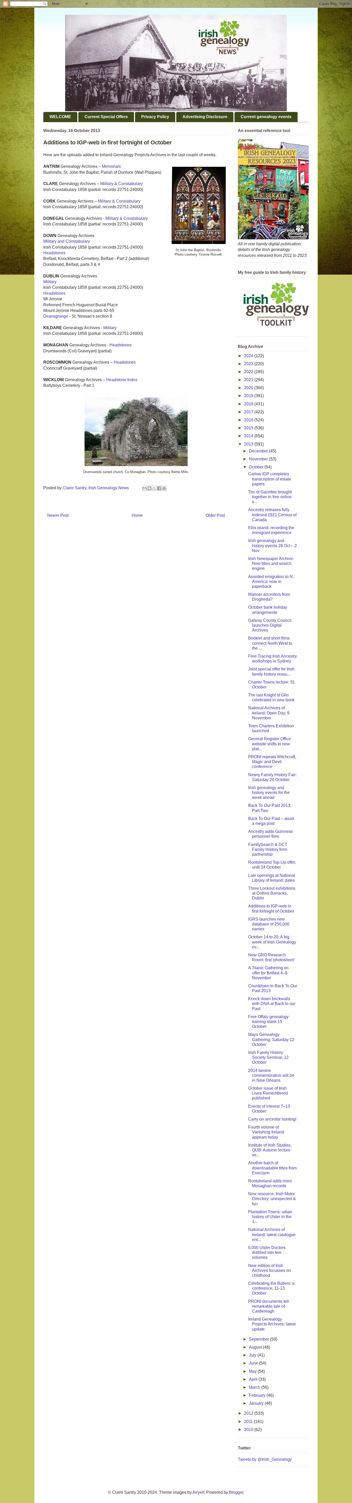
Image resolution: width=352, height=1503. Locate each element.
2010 (249, 1429)
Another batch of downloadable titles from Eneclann (272, 1168)
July (253, 1355)
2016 (249, 420)
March (255, 1387)
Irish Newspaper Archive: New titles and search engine (271, 563)
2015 (249, 428)
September (259, 1339)
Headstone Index (121, 380)
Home (137, 515)
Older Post (215, 515)
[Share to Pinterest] (164, 488)
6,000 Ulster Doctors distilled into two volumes (267, 1252)
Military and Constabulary (66, 241)
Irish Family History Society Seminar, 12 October (268, 1057)
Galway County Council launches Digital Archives (269, 625)
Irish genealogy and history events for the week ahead (269, 792)
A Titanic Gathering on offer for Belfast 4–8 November (268, 973)
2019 (249, 396)
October (256, 467)
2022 (249, 372)
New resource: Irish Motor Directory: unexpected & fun (272, 1199)
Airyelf (198, 1492)
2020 (249, 388)
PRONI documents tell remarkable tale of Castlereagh (268, 1306)
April (253, 1379)
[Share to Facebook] (159, 488)
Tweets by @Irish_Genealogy (265, 1459)
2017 (249, 412)
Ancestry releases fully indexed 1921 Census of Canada (272, 515)
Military (49, 281)
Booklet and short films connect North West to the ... (270, 643)
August (256, 1347)
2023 (249, 364)
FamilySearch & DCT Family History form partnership (267, 849)
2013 (249, 444)
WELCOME (60, 117)
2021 (249, 380)
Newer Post (58, 515)
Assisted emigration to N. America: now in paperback (271, 581)
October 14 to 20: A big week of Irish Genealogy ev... (272, 942)
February (257, 1395)
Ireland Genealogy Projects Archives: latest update (272, 1324)
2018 (249, 404)
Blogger (236, 1492)
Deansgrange (55, 316)
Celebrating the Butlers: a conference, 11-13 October (271, 1288)
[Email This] (144, 488)
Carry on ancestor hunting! (272, 1119)
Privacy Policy (155, 117)
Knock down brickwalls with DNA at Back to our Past (271, 1004)
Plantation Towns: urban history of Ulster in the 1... (270, 1217)
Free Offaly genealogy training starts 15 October (268, 1022)
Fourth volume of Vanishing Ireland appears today (266, 1132)
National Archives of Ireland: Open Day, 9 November (268, 713)
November (259, 459)
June (254, 1363)
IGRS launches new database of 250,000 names (268, 924)
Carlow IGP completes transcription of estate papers (269, 479)
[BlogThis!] (149, 488)
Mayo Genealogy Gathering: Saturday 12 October (271, 1039)
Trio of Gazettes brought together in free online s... (270, 497)
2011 (249, 1421)
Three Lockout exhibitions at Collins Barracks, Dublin (271, 893)
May (253, 1371)
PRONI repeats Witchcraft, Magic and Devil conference (272, 762)
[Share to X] (154, 488)
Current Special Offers (106, 117)
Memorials (111, 166)
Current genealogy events (266, 117)
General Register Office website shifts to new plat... (269, 744)
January (257, 1403)
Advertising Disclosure (204, 117)
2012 (249, 1413)
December (259, 451)
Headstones (54, 253)
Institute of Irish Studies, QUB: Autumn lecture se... (269, 1150)
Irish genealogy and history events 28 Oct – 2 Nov (272, 545)
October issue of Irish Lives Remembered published (268, 1093)
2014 (249, 436)
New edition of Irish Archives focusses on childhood (269, 1270)
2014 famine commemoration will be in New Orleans (271, 1075)
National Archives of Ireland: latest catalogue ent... (272, 1234)
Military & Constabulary (121, 183)
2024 (249, 356)
